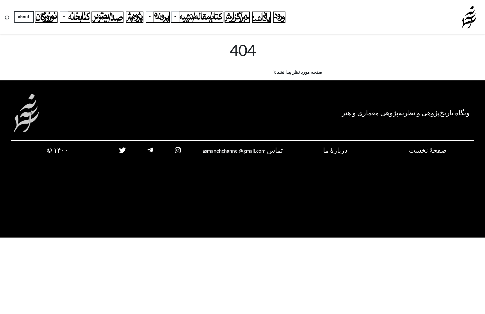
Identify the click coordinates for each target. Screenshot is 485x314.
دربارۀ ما (335, 151)
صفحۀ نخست (428, 151)
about (23, 17)
